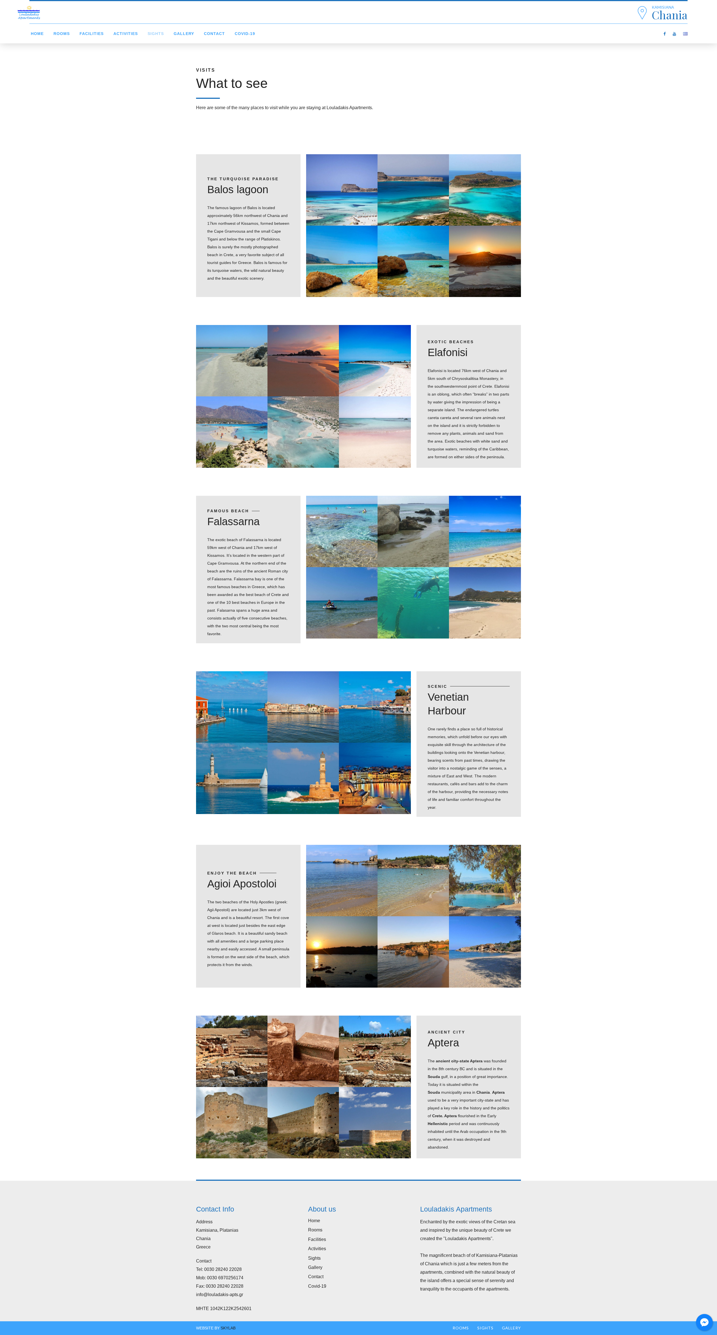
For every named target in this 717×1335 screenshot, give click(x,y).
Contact (214, 33)
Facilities (92, 33)
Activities (125, 33)
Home (37, 33)
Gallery (184, 33)
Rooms (61, 33)
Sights (156, 33)
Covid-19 (245, 33)
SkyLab (228, 1328)
